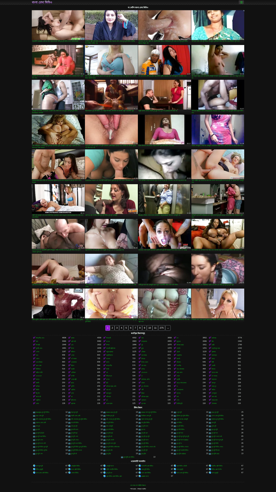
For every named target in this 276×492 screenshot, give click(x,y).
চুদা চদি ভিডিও (110, 429)
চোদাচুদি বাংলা (110, 466)
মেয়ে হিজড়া (39, 362)
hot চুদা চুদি (74, 412)
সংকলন (108, 359)
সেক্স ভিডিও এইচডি (182, 466)
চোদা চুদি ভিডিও (145, 469)
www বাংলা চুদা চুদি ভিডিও (148, 412)
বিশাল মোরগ (144, 362)
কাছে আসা (179, 372)
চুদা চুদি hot (109, 433)
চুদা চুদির (143, 454)
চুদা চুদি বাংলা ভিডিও (76, 443)
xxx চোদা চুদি (40, 416)
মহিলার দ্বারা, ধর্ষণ (111, 386)
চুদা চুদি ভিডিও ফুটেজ (41, 450)
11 (155, 328)
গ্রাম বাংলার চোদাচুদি (182, 419)
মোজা (37, 403)
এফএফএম (144, 372)
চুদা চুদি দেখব (39, 440)
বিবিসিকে (38, 369)
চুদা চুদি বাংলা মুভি (111, 443)
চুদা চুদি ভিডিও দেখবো (182, 447)
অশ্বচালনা (144, 341)
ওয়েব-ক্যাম (109, 403)
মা (141, 376)
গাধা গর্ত (108, 390)
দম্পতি (72, 376)
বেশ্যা (72, 355)
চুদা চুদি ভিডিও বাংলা (76, 450)
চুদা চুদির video (181, 454)
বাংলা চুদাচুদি (180, 469)
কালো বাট (38, 397)
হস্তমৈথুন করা (216, 348)
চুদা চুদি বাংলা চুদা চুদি (217, 440)
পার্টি (142, 390)
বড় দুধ (108, 341)
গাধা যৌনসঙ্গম (180, 369)
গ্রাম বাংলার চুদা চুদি (146, 419)
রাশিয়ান (38, 386)
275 (162, 328)
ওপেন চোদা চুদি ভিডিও (218, 416)
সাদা (37, 341)
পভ (107, 372)
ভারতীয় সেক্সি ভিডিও (217, 466)
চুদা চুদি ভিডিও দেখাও (217, 447)
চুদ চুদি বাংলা (144, 426)
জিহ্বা (142, 393)
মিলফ (72, 348)
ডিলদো (213, 369)
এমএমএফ (39, 376)
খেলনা (37, 352)
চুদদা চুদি (214, 426)
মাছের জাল (214, 400)
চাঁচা (213, 341)
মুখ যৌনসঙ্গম (144, 386)
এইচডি (178, 348)
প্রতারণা (143, 400)
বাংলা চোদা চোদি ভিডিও (42, 473)
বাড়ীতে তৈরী (39, 372)
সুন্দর (142, 348)
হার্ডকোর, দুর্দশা (145, 379)
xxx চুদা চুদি (215, 412)
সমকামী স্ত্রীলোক (110, 348)
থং (177, 386)
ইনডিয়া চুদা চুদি (110, 416)
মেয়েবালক (74, 362)
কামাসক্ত (214, 355)
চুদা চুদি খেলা (74, 436)
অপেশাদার (144, 355)
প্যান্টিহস (38, 400)
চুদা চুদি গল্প (109, 473)
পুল (107, 400)
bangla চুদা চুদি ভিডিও (42, 412)
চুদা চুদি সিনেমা (216, 450)
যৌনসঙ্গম (214, 403)
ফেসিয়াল (73, 372)
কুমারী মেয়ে (39, 348)
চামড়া (213, 359)
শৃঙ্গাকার (214, 352)
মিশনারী (38, 345)
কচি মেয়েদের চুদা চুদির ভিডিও (79, 419)
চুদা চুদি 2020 (40, 433)
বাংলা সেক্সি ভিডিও (76, 469)
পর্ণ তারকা (73, 359)
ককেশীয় (179, 365)
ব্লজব (72, 338)
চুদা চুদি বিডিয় (144, 443)
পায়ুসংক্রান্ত (109, 352)
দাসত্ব (37, 379)
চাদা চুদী (214, 423)
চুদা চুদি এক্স (144, 433)
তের (72, 345)
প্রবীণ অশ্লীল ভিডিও (112, 469)
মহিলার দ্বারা (180, 345)
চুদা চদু (143, 429)
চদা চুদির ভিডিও (145, 423)
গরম (37, 355)
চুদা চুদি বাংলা (144, 440)
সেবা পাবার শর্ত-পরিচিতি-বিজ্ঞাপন (138, 485)
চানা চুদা (38, 426)
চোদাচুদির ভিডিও (75, 466)
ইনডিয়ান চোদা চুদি (146, 416)
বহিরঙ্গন (179, 362)
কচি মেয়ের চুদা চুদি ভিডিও (113, 419)
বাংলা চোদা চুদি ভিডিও (182, 473)
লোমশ (37, 359)
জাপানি (178, 359)
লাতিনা (213, 390)
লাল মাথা (143, 365)
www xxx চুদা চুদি (111, 412)
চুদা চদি (38, 429)
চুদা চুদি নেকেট (110, 440)
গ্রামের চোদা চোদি (41, 423)
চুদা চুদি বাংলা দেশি (41, 443)
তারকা (143, 383)
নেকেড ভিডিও (74, 473)
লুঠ (142, 345)
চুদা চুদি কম (215, 433)
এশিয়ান (143, 352)
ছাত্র (72, 383)
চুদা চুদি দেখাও (75, 440)
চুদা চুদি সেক (39, 454)
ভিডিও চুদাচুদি (39, 469)
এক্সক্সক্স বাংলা (144, 476)
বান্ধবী (72, 369)
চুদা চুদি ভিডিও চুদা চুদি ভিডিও (79, 447)
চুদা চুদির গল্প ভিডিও (129, 457)
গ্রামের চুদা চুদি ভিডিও (218, 419)
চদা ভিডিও (179, 423)
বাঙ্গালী (37, 383)
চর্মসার (143, 369)
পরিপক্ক (108, 397)
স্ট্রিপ (72, 365)
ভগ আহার (214, 376)
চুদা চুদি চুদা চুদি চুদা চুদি (183, 436)
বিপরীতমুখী (179, 403)
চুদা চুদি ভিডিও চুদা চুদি (42, 447)
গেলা (178, 400)
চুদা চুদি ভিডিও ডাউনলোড (112, 447)
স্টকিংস (73, 352)
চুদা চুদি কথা (180, 433)
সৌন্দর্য (178, 352)
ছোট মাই (73, 341)
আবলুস (213, 383)
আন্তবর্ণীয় (109, 365)
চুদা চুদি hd (74, 433)
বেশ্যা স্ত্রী (73, 379)
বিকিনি (37, 390)
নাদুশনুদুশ (108, 393)
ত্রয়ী (213, 345)
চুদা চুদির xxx (215, 454)
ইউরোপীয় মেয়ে (40, 338)
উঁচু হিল (38, 393)
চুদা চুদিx (108, 454)
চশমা (72, 393)
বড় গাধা (143, 403)
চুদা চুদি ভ (179, 443)
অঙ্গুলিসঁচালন (109, 355)
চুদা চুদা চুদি (215, 429)
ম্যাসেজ (73, 403)
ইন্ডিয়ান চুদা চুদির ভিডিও (183, 416)
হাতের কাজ (215, 372)
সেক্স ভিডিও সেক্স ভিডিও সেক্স (114, 476)
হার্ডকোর (214, 338)
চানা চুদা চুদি (74, 426)
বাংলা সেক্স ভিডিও (146, 473)
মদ (72, 397)
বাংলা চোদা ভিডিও (42, 2)
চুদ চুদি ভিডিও (180, 426)
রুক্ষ (178, 397)
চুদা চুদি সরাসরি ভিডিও (182, 450)
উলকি (107, 369)
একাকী (213, 365)
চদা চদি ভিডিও (75, 423)
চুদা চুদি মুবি (144, 450)
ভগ (177, 338)
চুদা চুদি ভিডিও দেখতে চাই (148, 447)
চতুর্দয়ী (178, 379)
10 (149, 328)
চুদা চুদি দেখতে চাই (217, 436)
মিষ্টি (213, 362)
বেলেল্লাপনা (180, 390)
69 (107, 383)
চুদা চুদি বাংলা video (182, 440)
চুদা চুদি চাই (109, 436)
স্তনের (178, 393)
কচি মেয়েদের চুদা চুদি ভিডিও (43, 419)
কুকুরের (179, 341)
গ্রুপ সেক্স (38, 365)
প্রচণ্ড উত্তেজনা (181, 383)
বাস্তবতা (214, 379)
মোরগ (178, 376)
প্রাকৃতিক (179, 355)
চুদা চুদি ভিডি (215, 443)
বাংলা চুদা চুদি (39, 466)
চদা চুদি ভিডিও (110, 423)
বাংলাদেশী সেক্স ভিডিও (147, 466)
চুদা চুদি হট (74, 454)
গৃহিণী (72, 386)
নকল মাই (214, 397)
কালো (107, 362)
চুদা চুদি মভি (109, 450)
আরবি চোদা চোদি (75, 416)
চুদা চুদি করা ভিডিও (41, 436)
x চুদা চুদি (179, 412)
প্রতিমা (73, 390)
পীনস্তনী (108, 338)
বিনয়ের (143, 359)
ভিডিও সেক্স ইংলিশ (217, 469)
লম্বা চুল (214, 386)
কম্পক (108, 379)
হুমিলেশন (73, 400)
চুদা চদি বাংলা (74, 429)
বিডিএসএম (109, 376)
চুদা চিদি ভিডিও (180, 429)
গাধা (142, 338)
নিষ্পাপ (108, 345)
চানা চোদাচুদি (109, 426)
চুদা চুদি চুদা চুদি (145, 436)
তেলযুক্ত (214, 393)
